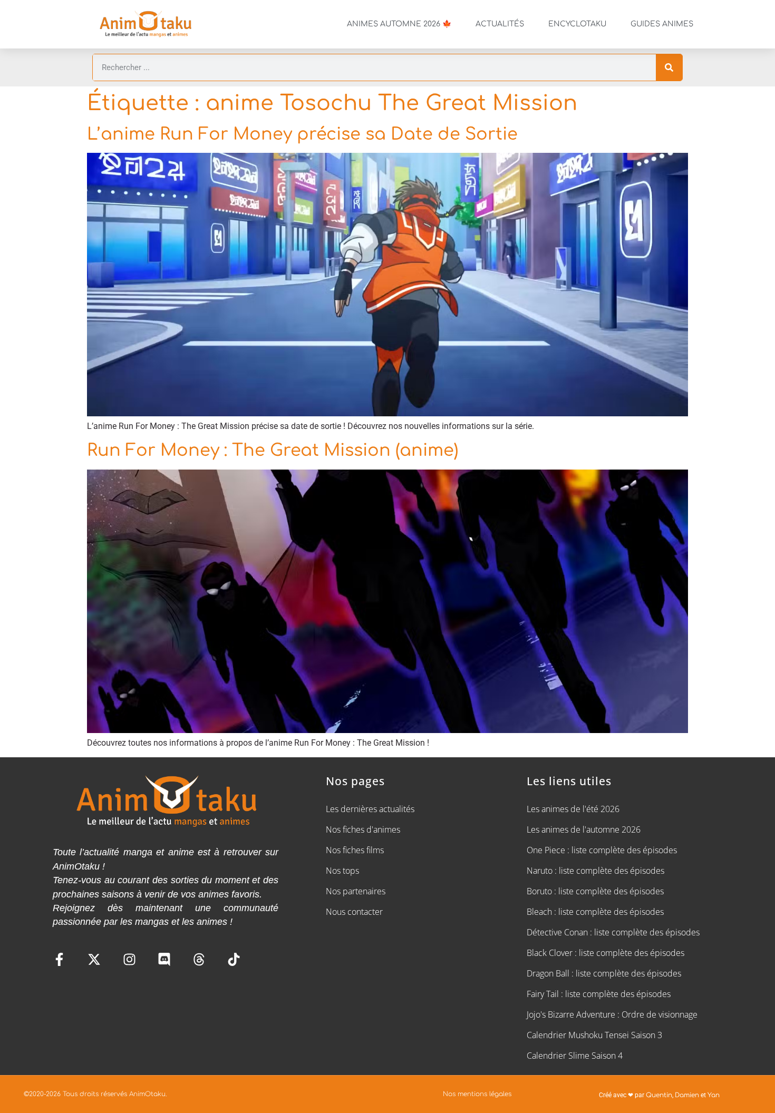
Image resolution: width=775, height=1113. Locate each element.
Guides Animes (662, 24)
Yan (714, 1095)
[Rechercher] (669, 67)
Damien (687, 1095)
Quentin (659, 1095)
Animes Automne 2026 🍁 (399, 24)
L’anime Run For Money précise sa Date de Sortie (302, 134)
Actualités (500, 24)
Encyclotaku (577, 24)
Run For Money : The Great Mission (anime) (272, 450)
